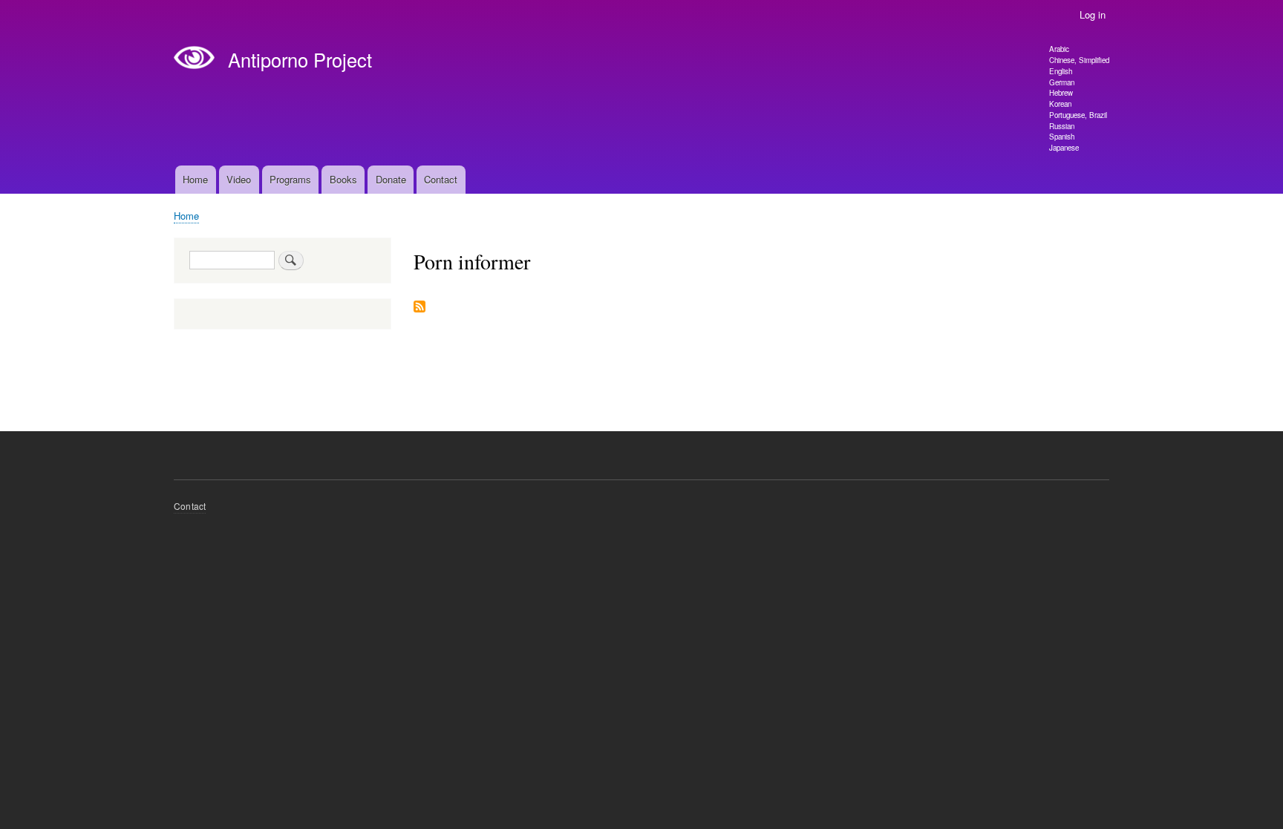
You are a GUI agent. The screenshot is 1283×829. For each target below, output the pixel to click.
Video (238, 179)
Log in (1093, 14)
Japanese (1064, 147)
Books (343, 179)
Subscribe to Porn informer (419, 308)
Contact (440, 179)
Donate (391, 179)
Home (195, 179)
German (1061, 82)
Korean (1060, 104)
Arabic (1059, 49)
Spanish (1061, 136)
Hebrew (1061, 93)
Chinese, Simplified (1079, 60)
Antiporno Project (300, 59)
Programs (290, 179)
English (1060, 71)
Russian (1061, 126)
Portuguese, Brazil (1078, 115)
